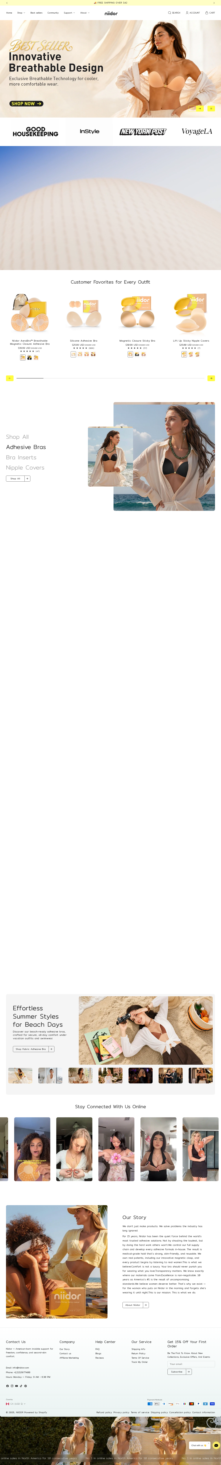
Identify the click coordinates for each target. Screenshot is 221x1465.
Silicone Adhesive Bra (83, 341)
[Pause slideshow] (211, 108)
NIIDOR (19, 1412)
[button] (8, 3)
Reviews (99, 1357)
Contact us (65, 1353)
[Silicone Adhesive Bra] (83, 313)
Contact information (203, 1412)
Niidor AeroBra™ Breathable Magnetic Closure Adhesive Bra (30, 342)
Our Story (65, 1349)
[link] (56, 1262)
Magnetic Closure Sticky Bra (137, 341)
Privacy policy (121, 1412)
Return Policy (138, 1353)
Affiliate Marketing (69, 1357)
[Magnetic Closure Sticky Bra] (137, 313)
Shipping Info (138, 1349)
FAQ (97, 1349)
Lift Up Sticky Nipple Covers (191, 341)
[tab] (20, 1075)
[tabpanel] (110, 1030)
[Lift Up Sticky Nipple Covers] (191, 313)
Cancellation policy (180, 1412)
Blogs (98, 1353)
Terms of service (140, 1412)
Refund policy (104, 1412)
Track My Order (140, 1362)
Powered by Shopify (35, 1412)
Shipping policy (159, 1412)
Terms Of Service (140, 1357)
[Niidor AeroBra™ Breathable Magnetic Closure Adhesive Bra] (30, 313)
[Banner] (24, 1149)
